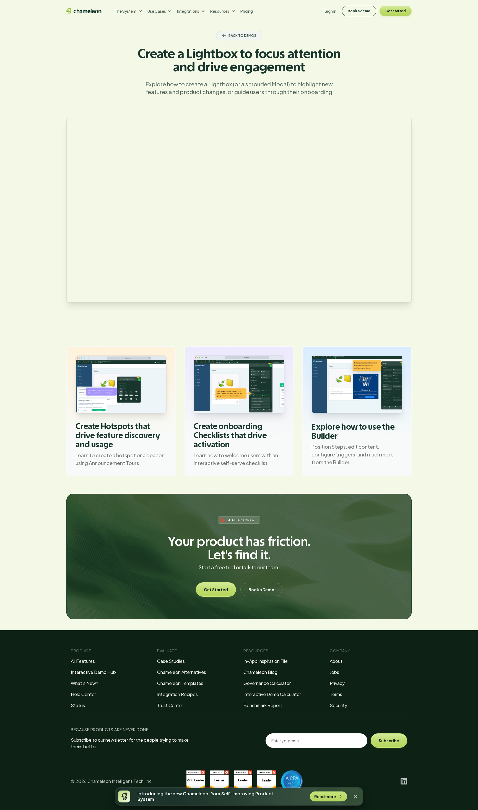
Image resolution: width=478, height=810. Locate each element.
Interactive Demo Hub (93, 672)
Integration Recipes (177, 694)
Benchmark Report (262, 705)
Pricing (246, 11)
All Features (83, 661)
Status (78, 705)
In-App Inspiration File (265, 661)
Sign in (330, 11)
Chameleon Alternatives (181, 672)
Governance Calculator (267, 683)
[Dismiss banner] (355, 796)
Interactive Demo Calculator (272, 694)
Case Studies (171, 661)
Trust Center (170, 705)
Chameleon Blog (260, 672)
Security (338, 705)
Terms (336, 694)
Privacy (337, 683)
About (336, 661)
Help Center (83, 694)
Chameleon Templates (180, 683)
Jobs (334, 672)
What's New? (84, 683)
